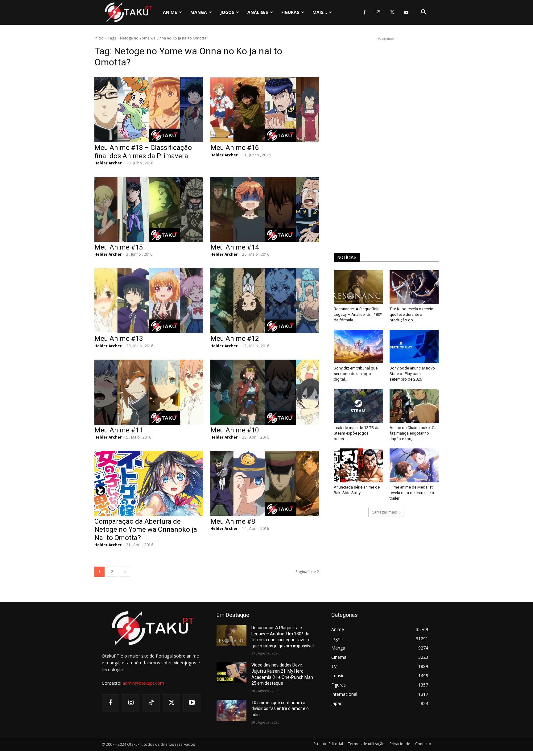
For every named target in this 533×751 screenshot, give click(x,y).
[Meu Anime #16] (264, 109)
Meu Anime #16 (234, 147)
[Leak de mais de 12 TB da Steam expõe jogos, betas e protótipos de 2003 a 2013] (358, 406)
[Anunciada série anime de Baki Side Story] (358, 465)
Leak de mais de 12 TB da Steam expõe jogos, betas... (356, 433)
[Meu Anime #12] (264, 300)
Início (99, 38)
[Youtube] (406, 12)
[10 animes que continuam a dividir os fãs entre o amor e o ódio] (231, 710)
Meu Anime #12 (234, 338)
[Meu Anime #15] (148, 209)
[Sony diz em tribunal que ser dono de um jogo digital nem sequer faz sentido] (358, 347)
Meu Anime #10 (234, 430)
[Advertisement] (386, 134)
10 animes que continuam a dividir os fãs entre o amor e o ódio (280, 708)
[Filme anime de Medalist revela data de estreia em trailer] (414, 465)
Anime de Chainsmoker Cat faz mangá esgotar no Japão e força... (414, 433)
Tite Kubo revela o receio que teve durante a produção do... (411, 314)
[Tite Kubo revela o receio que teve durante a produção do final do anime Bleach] (414, 287)
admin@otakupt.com (143, 683)
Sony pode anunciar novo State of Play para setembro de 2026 (412, 374)
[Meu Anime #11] (148, 392)
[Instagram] (378, 12)
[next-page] (125, 572)
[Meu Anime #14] (264, 209)
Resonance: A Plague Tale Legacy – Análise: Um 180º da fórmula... (358, 314)
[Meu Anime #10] (264, 392)
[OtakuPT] (128, 12)
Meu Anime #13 (118, 338)
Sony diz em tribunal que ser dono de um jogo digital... (356, 374)
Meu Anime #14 (234, 247)
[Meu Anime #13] (148, 300)
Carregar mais (384, 512)
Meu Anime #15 (118, 247)
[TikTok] (151, 703)
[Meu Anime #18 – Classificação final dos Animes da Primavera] (148, 109)
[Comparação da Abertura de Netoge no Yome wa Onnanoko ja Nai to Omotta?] (148, 483)
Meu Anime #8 (232, 521)
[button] (423, 12)
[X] (392, 12)
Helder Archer (108, 163)
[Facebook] (364, 12)
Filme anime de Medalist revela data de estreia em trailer (412, 493)
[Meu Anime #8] (264, 483)
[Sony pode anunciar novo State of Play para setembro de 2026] (414, 347)
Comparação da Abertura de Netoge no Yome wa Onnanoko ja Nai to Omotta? (145, 530)
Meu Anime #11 (118, 430)
